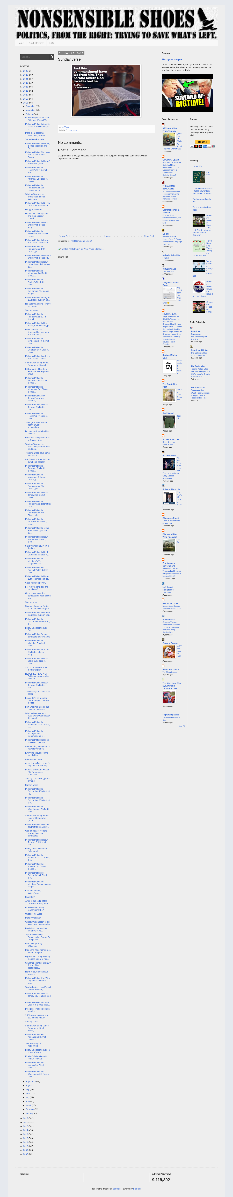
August (29, 1085)
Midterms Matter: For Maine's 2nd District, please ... (35, 866)
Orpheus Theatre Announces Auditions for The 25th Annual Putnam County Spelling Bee (171, 627)
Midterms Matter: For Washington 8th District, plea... (37, 1074)
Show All (182, 726)
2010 (25, 1146)
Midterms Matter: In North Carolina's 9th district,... (37, 553)
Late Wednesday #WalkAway (33, 891)
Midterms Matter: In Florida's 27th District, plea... (36, 416)
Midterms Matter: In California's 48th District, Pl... (37, 791)
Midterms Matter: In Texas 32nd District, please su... (37, 530)
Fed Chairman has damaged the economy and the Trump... (37, 332)
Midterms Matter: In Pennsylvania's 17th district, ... (35, 316)
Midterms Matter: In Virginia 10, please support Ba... (37, 298)
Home (21, 43)
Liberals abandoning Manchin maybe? (35, 908)
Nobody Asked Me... (172, 255)
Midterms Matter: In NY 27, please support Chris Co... (37, 146)
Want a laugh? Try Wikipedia (33, 945)
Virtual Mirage (169, 269)
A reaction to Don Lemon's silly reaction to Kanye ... (37, 764)
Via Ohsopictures (170, 672)
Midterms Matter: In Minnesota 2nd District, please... (37, 273)
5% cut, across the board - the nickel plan (37, 668)
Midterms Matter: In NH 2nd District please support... (37, 204)
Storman (117, 1189)
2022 (25, 87)
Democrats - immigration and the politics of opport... (36, 216)
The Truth (167, 592)
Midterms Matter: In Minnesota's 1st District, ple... (37, 857)
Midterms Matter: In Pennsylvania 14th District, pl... (35, 249)
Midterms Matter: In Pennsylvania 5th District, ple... (34, 512)
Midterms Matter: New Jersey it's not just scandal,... (35, 398)
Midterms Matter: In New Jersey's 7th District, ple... (36, 685)
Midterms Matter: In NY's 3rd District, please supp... (36, 225)
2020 (25, 95)
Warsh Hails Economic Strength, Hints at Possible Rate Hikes (200, 395)
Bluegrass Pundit (171, 518)
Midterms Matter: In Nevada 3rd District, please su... (38, 256)
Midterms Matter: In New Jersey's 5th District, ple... (36, 407)
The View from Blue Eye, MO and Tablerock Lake (172, 686)
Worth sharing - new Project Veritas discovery (38, 988)
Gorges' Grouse (170, 643)
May (28, 1097)
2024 (25, 79)
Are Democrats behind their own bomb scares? (38, 460)
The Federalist (198, 366)
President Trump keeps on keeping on (37, 1010)
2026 (25, 71)
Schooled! (30, 897)
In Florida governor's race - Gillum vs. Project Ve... (37, 118)
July (28, 1089)
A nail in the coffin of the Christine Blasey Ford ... (37, 902)
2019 (25, 99)
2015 (25, 1126)
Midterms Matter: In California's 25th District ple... (37, 800)
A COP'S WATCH (171, 439)
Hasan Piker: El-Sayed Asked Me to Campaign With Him (172, 241)
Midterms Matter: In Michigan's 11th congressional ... (34, 561)
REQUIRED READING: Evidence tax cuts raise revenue (37, 676)
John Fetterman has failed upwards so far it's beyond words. (203, 191)
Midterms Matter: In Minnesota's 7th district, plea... (37, 341)
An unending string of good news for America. (37, 747)
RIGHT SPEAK (170, 314)
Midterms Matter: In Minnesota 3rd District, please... (36, 389)
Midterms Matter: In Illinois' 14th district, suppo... (37, 162)
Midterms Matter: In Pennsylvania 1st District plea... (37, 504)
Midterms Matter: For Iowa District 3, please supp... (37, 1003)
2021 (25, 91)
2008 (25, 1154)
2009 (25, 1150)
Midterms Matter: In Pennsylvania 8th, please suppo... (34, 187)
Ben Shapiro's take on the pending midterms (37, 708)
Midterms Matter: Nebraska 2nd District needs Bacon (37, 154)
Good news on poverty (35, 583)
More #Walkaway (33, 918)
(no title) (208, 173)
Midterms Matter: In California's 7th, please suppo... (37, 291)
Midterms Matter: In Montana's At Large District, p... (35, 477)
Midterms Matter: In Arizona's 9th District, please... (36, 468)
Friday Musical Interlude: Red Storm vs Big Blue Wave (37, 371)
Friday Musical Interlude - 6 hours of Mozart (37, 1051)
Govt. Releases (36, 43)
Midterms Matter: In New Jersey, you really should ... (38, 996)
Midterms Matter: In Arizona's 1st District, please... (36, 521)
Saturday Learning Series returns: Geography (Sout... (37, 818)
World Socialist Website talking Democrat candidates (36, 833)
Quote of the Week (33, 914)
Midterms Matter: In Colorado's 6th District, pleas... (37, 350)
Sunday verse (71, 130)
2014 (25, 1130)
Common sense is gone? (209, 307)
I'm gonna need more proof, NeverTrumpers (38, 951)
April (28, 1101)
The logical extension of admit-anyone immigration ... (36, 425)
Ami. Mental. (168, 413)
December (31, 106)
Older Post (149, 236)
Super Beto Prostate (34, 139)
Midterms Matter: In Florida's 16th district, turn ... (36, 170)
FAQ (51, 43)
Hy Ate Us (197, 166)
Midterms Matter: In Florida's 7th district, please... (35, 282)
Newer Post (64, 236)
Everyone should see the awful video (36, 754)
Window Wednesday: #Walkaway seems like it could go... (37, 446)
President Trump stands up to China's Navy (37, 438)
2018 (25, 103)
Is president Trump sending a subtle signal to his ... (37, 957)
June (28, 1093)
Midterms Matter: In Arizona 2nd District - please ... (37, 357)
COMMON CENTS (171, 160)
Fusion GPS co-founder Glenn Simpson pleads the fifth (37, 700)
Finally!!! (166, 258)
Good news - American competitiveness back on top (38, 595)
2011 (25, 1142)
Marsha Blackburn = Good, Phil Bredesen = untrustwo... (37, 772)
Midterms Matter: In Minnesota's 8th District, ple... (37, 724)
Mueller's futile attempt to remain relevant (36, 1057)
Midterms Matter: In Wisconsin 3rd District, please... (36, 233)
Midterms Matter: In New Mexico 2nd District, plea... (36, 539)
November (31, 110)
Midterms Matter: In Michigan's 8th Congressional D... (35, 733)
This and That (168, 271)
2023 (25, 83)
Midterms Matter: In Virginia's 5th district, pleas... (36, 643)
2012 (25, 1138)
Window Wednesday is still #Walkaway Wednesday (37, 923)
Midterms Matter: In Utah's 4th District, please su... (37, 825)
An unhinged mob (33, 759)
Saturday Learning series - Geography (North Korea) (37, 1028)
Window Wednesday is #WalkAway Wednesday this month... (37, 716)
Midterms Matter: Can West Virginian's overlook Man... (37, 980)
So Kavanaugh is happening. (33, 1044)
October (29, 114)
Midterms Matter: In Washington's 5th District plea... (37, 809)
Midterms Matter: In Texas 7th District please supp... (37, 652)
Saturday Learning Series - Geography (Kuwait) (37, 364)
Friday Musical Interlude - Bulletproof (37, 850)
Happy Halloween (33, 209)
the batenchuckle (171, 669)
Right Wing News (171, 715)
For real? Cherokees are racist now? (36, 588)
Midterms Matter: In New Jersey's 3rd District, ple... (36, 842)
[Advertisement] (201, 459)
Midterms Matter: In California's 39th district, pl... (37, 621)
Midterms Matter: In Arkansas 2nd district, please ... (36, 179)
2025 (25, 75)
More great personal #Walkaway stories (35, 134)
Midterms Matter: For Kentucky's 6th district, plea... (36, 570)
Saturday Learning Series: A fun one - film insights (37, 607)
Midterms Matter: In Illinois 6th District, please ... (37, 741)
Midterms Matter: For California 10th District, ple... (37, 875)
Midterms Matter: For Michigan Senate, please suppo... (38, 884)
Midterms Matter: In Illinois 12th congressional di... (37, 577)
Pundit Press (169, 619)
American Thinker (199, 350)
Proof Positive (169, 455)
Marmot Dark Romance (179, 394)
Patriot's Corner (170, 603)
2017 (25, 1118)
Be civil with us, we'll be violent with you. (36, 929)
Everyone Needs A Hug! (179, 651)
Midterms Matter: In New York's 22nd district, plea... (36, 661)
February (30, 1109)
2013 (25, 1134)
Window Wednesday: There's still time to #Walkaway (35, 196)
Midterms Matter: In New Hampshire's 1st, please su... (37, 264)
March (29, 1105)
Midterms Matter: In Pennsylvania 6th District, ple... (34, 486)
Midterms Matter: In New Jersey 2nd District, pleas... (36, 495)
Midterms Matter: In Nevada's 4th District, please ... (36, 380)
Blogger (136, 1189)
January (30, 1113)
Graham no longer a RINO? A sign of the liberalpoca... (38, 965)
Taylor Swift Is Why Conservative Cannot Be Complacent (37, 937)
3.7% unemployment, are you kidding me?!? (36, 1016)
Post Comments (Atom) (81, 241)
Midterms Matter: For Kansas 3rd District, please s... (35, 1065)
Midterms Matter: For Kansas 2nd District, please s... (35, 1037)
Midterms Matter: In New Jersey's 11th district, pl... (37, 324)
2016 (25, 1122)
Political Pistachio (171, 489)
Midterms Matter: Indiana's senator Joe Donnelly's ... (37, 126)
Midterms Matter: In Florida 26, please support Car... (37, 613)
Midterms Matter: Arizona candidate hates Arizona (37, 635)
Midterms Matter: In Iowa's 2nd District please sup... (37, 241)
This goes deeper (172, 59)
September (31, 1081)
